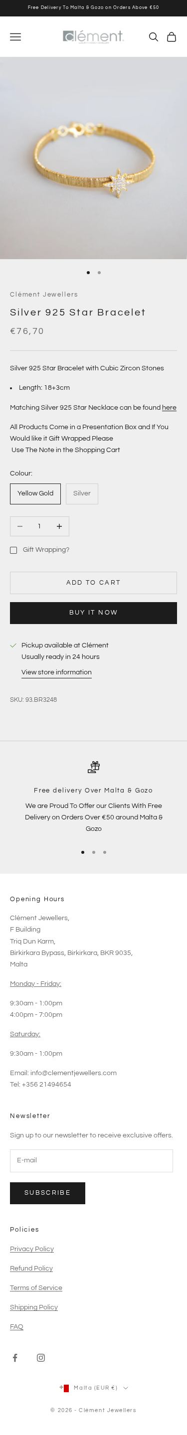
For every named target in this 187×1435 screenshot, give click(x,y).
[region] (93, 798)
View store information (56, 672)
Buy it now (93, 612)
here (169, 407)
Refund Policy (31, 1268)
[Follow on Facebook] (15, 1358)
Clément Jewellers (44, 294)
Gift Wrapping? (46, 549)
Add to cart (93, 582)
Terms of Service (36, 1287)
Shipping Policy (34, 1307)
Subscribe (47, 1192)
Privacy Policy (32, 1249)
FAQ (16, 1326)
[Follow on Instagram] (41, 1358)
